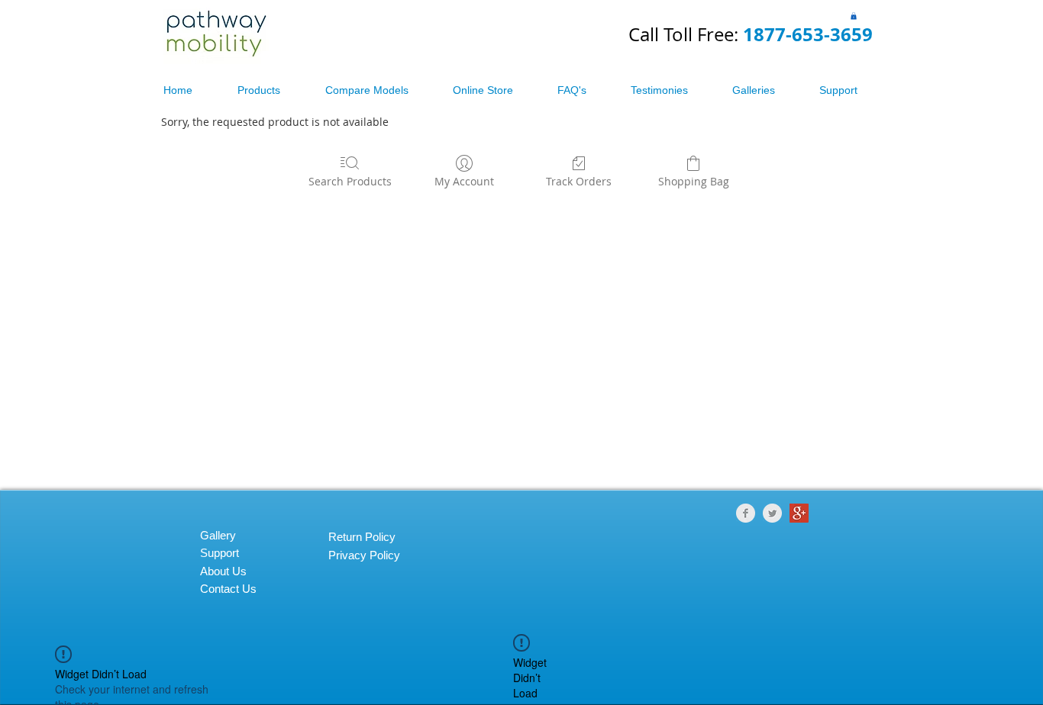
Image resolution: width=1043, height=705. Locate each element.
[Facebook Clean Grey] (745, 513)
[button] (854, 16)
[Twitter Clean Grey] (772, 513)
